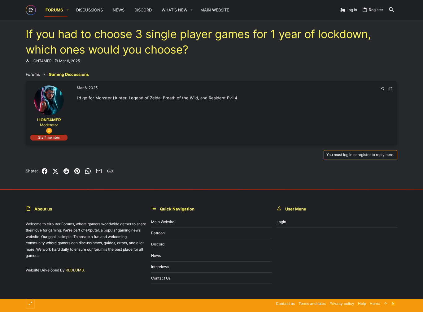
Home (375, 303)
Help (362, 303)
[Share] (382, 88)
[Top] (385, 303)
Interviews (160, 266)
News (156, 255)
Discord (157, 244)
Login (281, 221)
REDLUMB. (75, 270)
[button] (67, 10)
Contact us (161, 278)
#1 (390, 88)
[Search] (391, 10)
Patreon (158, 233)
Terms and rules (312, 303)
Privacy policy (341, 303)
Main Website (162, 221)
